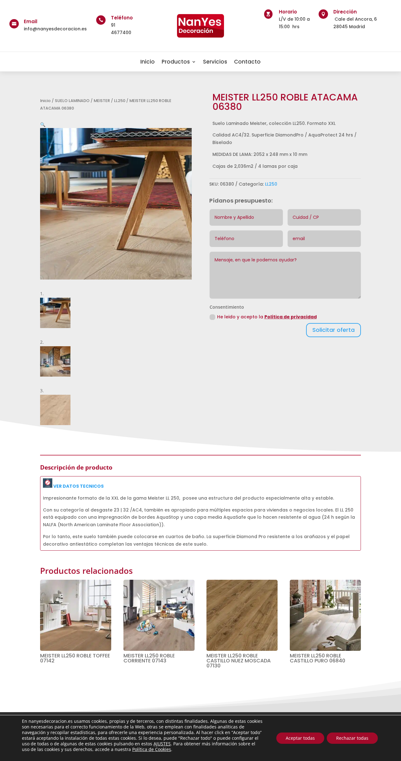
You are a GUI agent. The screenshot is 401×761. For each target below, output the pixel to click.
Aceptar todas (300, 738)
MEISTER (102, 101)
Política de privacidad (290, 317)
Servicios (215, 61)
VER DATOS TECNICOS (78, 486)
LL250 (119, 101)
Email (30, 21)
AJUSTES (162, 744)
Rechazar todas (352, 738)
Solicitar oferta (333, 330)
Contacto (247, 61)
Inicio (147, 61)
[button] (42, 124)
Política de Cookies (151, 749)
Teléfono (122, 17)
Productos (176, 61)
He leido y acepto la (267, 317)
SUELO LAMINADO (72, 101)
